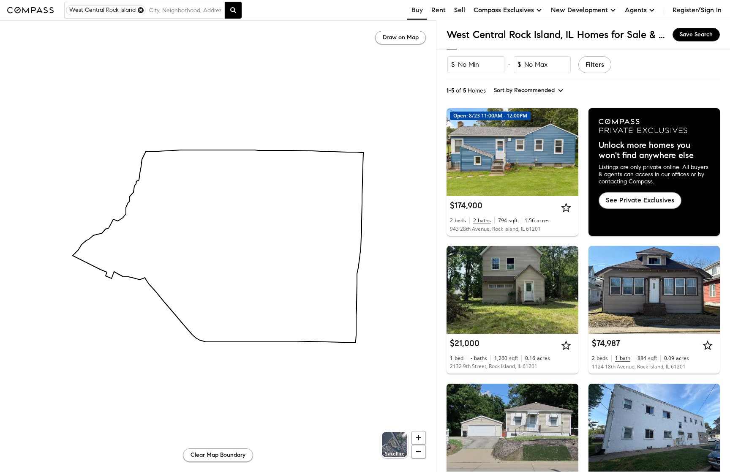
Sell (459, 10)
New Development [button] (579, 10)
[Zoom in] (418, 438)
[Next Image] (568, 152)
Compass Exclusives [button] (504, 10)
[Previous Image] (456, 152)
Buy (417, 10)
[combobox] (185, 10)
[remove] (140, 10)
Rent (438, 10)
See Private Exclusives (640, 200)
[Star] (566, 207)
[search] (233, 10)
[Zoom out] (418, 451)
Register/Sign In (697, 10)
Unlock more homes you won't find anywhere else (646, 150)
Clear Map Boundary (218, 454)
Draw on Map (401, 37)
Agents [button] (636, 10)
